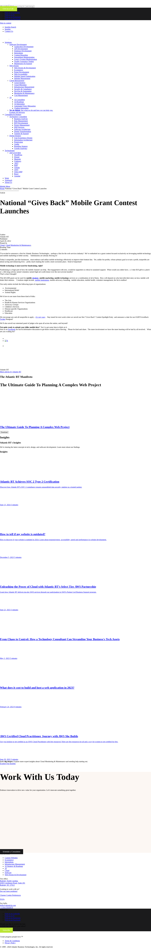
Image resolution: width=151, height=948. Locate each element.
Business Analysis (21, 119)
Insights (7, 29)
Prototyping (18, 142)
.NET (16, 163)
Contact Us (9, 31)
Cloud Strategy (19, 83)
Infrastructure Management (24, 87)
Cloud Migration (20, 85)
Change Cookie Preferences (10, 895)
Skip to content (5, 23)
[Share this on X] (6, 341)
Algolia (17, 168)
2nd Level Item (15, 153)
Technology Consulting (18, 117)
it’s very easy (40, 317)
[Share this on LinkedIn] (7, 346)
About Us (8, 182)
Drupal (16, 157)
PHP (16, 165)
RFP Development (21, 123)
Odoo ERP (18, 172)
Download (4, 432)
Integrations (18, 53)
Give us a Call (8, 9)
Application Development (23, 47)
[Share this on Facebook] (7, 339)
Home (2, 189)
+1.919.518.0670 (6, 908)
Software (8, 873)
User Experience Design (23, 138)
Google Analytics (20, 148)
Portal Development (21, 72)
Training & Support (21, 134)
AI (10, 98)
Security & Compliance (23, 89)
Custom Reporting (21, 55)
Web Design (14, 66)
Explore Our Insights (8, 764)
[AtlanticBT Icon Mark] (18, 4)
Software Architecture (22, 129)
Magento (17, 159)
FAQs (2, 899)
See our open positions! (8, 891)
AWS (16, 170)
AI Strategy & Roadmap (14, 866)
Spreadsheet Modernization (24, 57)
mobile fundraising (42, 280)
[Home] (15, 935)
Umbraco (17, 161)
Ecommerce (18, 70)
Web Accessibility (20, 74)
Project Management (21, 125)
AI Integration (19, 104)
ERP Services (19, 127)
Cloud (7, 871)
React (16, 174)
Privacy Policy (10, 943)
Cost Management (21, 95)
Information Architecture (23, 140)
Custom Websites (11, 858)
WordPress (18, 155)
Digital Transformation (22, 131)
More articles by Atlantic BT (10, 372)
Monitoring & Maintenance (24, 93)
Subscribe (6, 930)
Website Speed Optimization (24, 76)
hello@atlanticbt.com (8, 905)
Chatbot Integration (21, 108)
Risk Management (21, 121)
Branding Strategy (21, 146)
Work (7, 178)
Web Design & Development (25, 68)
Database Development (22, 51)
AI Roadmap (19, 102)
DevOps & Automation (22, 91)
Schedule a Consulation (11, 852)
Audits (16, 144)
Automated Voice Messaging (25, 106)
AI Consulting (19, 100)
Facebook (11, 329)
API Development (21, 49)
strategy (35, 278)
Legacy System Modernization (25, 59)
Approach (8, 180)
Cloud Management (16, 81)
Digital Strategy (15, 136)
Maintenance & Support (23, 64)
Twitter (2, 319)
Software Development (18, 44)
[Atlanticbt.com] (18, 38)
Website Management (22, 78)
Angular (17, 176)
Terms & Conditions (12, 941)
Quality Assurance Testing (24, 61)
